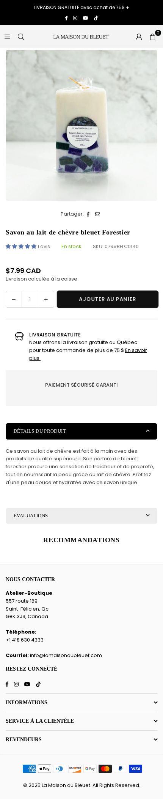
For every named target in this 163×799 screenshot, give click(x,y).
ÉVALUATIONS (31, 515)
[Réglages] (139, 36)
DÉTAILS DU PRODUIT (40, 431)
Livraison (16, 278)
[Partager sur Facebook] (88, 214)
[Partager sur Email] (98, 214)
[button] (152, 36)
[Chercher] (21, 36)
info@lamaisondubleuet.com (66, 655)
